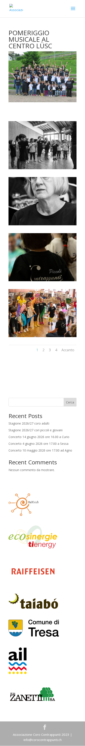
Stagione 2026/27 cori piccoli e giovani (35, 430)
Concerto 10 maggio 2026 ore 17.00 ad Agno (40, 450)
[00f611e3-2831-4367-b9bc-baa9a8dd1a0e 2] (42, 169)
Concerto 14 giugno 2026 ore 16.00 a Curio (38, 437)
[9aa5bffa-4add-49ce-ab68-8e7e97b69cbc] (42, 337)
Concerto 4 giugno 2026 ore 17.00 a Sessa (38, 444)
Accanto (67, 350)
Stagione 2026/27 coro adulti (28, 423)
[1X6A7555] (42, 281)
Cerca (70, 402)
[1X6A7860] (42, 225)
